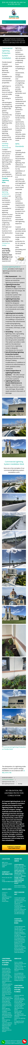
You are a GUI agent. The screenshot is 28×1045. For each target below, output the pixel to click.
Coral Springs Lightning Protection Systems (19, 1004)
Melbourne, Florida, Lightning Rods (6, 1026)
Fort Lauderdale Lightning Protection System (7, 981)
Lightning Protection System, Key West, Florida (7, 994)
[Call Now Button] (3, 1042)
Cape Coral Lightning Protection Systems (7, 1023)
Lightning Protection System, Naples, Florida (7, 997)
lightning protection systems (5, 194)
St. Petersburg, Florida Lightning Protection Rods (7, 1017)
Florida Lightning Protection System (6, 969)
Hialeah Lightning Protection (6, 1020)
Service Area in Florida (19, 885)
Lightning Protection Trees (8, 781)
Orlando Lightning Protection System (6, 972)
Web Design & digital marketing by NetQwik (14, 1043)
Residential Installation (7, 777)
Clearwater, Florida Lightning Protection (7, 1013)
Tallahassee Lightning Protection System (7, 984)
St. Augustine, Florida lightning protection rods (19, 1022)
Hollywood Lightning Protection (19, 996)
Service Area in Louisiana (20, 887)
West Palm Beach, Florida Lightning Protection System (6, 1001)
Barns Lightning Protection (8, 783)
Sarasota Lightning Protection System (6, 990)
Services (4, 894)
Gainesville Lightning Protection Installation (19, 999)
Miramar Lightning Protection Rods (18, 1001)
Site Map (20, 783)
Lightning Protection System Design (7, 897)
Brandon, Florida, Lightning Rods (18, 1011)
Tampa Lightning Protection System (6, 987)
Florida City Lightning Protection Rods (7, 977)
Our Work (4, 895)
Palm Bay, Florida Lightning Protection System (19, 1008)
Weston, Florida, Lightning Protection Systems (7, 1030)
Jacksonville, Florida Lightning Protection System (7, 1006)
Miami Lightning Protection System (6, 974)
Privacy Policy (5, 901)
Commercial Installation (7, 779)
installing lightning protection (5, 146)
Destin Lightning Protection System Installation (6, 1010)
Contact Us (4, 892)
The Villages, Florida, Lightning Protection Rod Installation (20, 1015)
